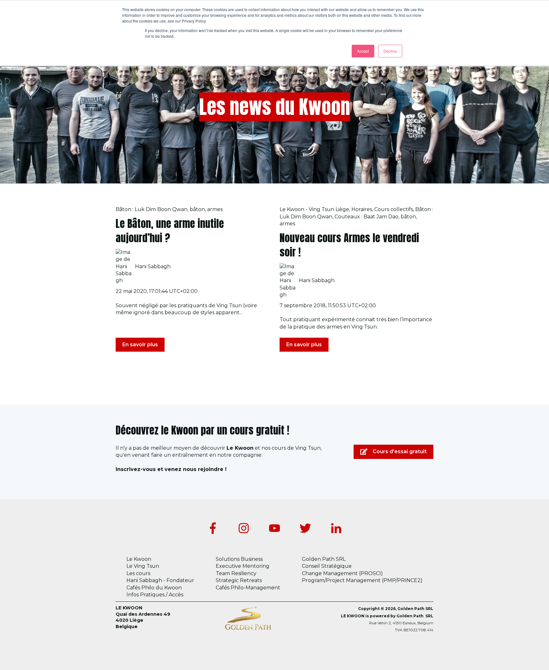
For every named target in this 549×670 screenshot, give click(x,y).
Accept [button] (363, 51)
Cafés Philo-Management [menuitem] (248, 588)
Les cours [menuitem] (138, 573)
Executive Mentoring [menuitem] (242, 566)
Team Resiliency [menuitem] (236, 573)
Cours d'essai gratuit (400, 451)
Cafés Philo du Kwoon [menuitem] (154, 588)
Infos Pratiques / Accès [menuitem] (154, 595)
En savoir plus (140, 345)
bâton (197, 209)
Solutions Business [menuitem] (239, 559)
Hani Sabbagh (153, 266)
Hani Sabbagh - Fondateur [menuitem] (160, 580)
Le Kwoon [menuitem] (138, 559)
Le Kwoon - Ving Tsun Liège (314, 209)
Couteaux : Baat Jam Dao (366, 217)
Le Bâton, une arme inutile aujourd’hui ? (170, 231)
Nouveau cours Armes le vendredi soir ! (349, 245)
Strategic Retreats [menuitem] (239, 580)
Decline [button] (390, 51)
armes (215, 209)
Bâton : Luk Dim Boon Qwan (151, 209)
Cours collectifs (393, 209)
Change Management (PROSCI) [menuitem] (342, 573)
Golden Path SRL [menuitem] (324, 559)
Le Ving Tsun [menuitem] (142, 566)
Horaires (361, 209)
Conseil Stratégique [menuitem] (327, 566)
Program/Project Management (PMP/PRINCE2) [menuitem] (362, 580)
